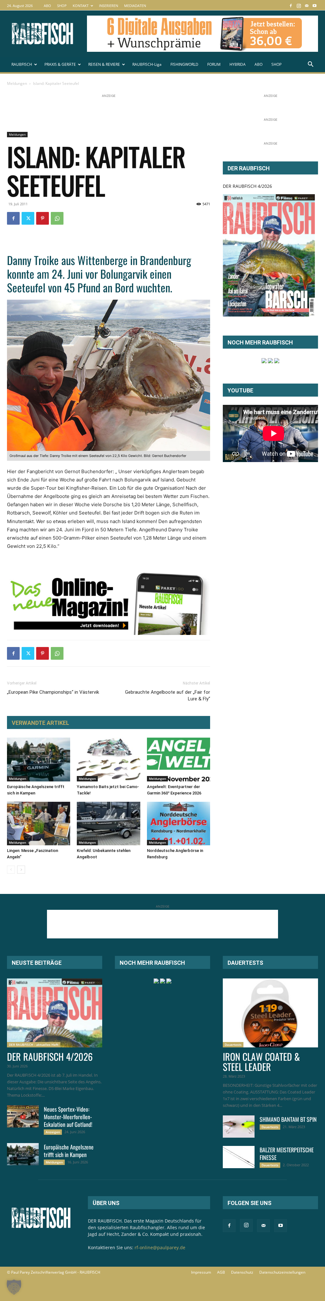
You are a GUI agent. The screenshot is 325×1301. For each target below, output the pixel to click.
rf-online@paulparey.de (160, 1247)
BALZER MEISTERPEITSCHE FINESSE (287, 1153)
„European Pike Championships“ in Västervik (53, 692)
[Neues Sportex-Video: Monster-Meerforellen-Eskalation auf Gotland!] (23, 1116)
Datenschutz (242, 1272)
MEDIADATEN (135, 5)
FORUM (214, 64)
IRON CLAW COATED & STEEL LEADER (261, 1061)
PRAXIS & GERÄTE (60, 64)
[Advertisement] (122, 113)
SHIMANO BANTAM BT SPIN (288, 1119)
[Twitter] (28, 218)
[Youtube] (314, 5)
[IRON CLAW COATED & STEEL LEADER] (270, 1013)
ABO (47, 5)
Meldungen (17, 83)
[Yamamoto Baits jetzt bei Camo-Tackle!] (108, 759)
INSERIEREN (108, 5)
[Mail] (306, 5)
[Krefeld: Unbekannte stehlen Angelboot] (108, 823)
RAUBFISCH (21, 64)
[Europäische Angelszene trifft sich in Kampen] (38, 759)
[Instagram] (298, 5)
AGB (221, 1272)
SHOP (62, 5)
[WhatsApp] (57, 218)
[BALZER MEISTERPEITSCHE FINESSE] (239, 1157)
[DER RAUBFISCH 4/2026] (269, 255)
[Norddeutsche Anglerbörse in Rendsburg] (178, 823)
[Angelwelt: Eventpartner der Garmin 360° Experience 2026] (178, 759)
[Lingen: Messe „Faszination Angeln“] (38, 823)
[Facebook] (290, 5)
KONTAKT (81, 5)
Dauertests (233, 1044)
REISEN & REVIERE (104, 64)
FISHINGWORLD (184, 64)
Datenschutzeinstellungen (282, 1272)
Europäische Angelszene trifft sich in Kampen (69, 1151)
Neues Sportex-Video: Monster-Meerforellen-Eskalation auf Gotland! (68, 1116)
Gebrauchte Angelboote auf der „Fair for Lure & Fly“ (167, 695)
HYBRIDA (237, 64)
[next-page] (21, 870)
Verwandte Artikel (40, 722)
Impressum (201, 1272)
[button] (310, 65)
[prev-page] (11, 870)
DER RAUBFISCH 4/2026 (247, 186)
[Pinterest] (42, 218)
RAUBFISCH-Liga (147, 64)
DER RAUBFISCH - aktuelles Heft (33, 1044)
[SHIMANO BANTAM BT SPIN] (239, 1126)
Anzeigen (53, 1132)
